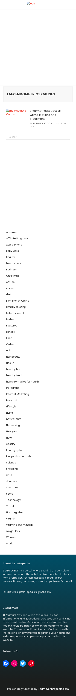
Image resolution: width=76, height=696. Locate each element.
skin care (11, 481)
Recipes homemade (18, 456)
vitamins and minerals (20, 525)
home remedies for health (22, 381)
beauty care (13, 263)
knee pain (12, 400)
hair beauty (13, 356)
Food (9, 338)
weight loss (13, 531)
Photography (14, 450)
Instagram (12, 388)
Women (11, 537)
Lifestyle (11, 406)
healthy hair (13, 369)
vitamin (11, 518)
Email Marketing (16, 307)
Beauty (10, 257)
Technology (13, 500)
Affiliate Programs (17, 238)
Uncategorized (15, 512)
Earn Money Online (17, 300)
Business (11, 269)
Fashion (11, 319)
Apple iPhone (14, 244)
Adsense (11, 232)
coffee (10, 282)
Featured (11, 325)
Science (11, 462)
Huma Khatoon (42, 123)
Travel (10, 506)
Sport (9, 493)
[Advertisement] (38, 48)
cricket (10, 288)
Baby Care (12, 251)
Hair (8, 350)
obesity (10, 444)
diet (8, 294)
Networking (13, 425)
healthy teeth (14, 375)
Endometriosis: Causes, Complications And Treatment (45, 115)
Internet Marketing (17, 394)
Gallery (10, 344)
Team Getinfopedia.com (53, 689)
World (9, 543)
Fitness (10, 332)
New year (11, 431)
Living (9, 413)
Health (10, 363)
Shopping (12, 469)
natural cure (13, 419)
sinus (9, 475)
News (9, 437)
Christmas (12, 276)
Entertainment (15, 313)
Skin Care (12, 487)
